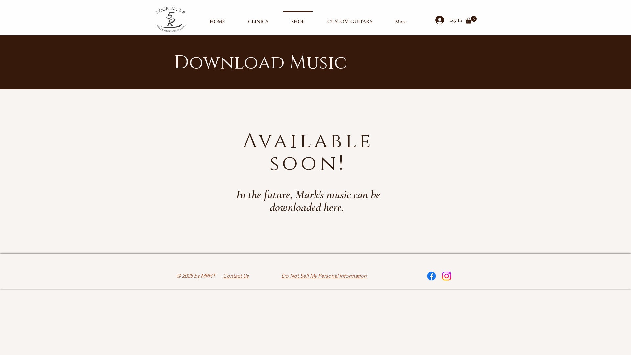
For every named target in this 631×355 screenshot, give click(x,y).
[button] (471, 20)
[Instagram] (447, 276)
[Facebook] (431, 276)
